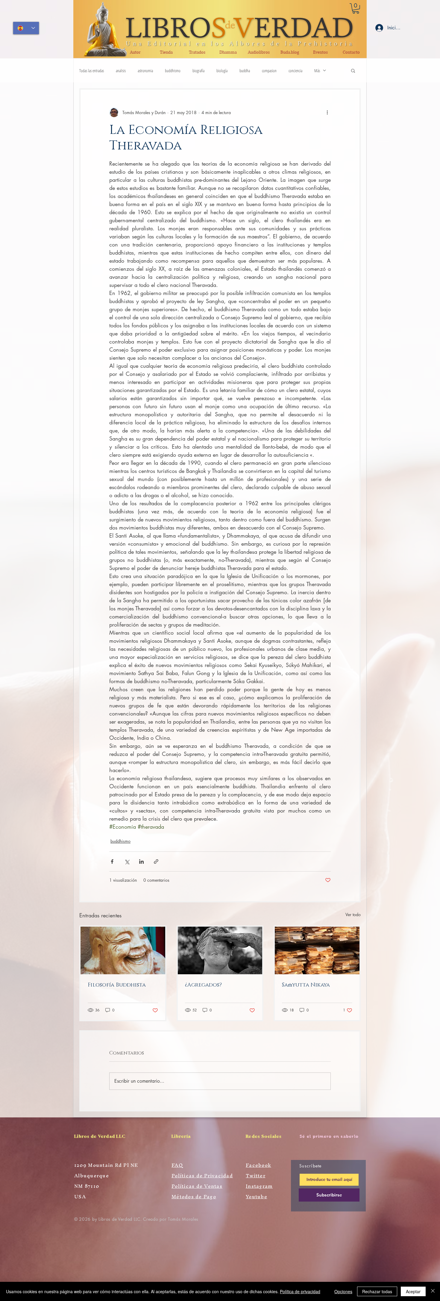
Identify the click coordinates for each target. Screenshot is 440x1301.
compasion (269, 70)
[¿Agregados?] (220, 950)
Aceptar (413, 1291)
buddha (244, 70)
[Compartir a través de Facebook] (112, 861)
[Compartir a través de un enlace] (156, 861)
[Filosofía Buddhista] (123, 950)
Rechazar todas (377, 1291)
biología (221, 70)
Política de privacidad (300, 1291)
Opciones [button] (343, 1291)
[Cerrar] (432, 1291)
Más (317, 70)
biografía (198, 70)
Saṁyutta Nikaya (306, 985)
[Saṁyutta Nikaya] (317, 950)
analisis (121, 70)
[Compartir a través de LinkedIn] (141, 861)
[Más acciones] (327, 112)
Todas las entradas (91, 70)
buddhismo (172, 70)
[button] (356, 8)
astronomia (145, 70)
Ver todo (353, 914)
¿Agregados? (203, 985)
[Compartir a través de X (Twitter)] (127, 861)
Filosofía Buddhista (117, 985)
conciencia (295, 70)
